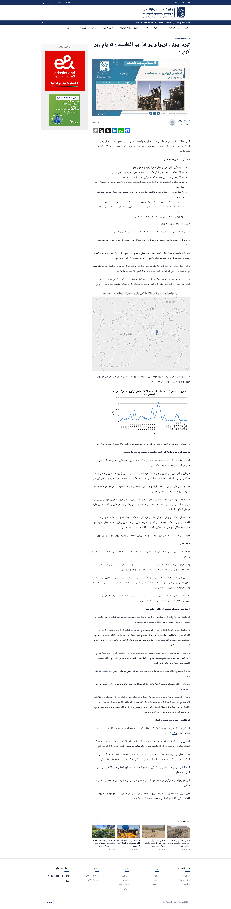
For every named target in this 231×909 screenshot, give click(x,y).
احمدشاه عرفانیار (183, 121)
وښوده (120, 578)
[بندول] (46, 22)
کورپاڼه (185, 28)
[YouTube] (57, 876)
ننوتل (59, 3)
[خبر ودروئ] (42, 22)
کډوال (136, 28)
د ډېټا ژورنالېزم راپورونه (182, 38)
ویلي (102, 499)
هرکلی (174, 733)
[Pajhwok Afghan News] (165, 12)
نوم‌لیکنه (49, 3)
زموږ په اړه (186, 3)
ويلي (183, 741)
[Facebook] (67, 876)
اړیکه (176, 3)
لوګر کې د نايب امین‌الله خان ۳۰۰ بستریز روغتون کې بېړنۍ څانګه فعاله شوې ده (152, 23)
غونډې (181, 564)
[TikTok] (47, 876)
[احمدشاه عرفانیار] (172, 122)
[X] (62, 876)
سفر (96, 671)
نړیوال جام (82, 28)
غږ (170, 780)
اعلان (182, 767)
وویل (162, 473)
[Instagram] (52, 876)
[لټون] (42, 2)
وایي (104, 517)
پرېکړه (187, 689)
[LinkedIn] (67, 881)
